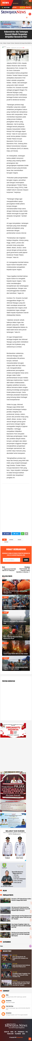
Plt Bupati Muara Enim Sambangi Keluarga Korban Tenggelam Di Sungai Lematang (15, 668)
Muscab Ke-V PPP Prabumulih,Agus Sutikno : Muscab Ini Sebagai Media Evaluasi (21, 899)
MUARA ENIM (10, 1034)
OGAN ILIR (6, 1032)
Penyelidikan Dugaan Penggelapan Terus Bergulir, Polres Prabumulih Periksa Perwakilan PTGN (21, 975)
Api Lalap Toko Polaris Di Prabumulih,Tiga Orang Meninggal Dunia (15, 592)
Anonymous (8, 1000)
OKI (15, 1032)
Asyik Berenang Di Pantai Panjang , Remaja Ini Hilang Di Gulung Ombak (14, 607)
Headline (5, 582)
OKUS (23, 1034)
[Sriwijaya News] (16, 1028)
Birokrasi (11, 540)
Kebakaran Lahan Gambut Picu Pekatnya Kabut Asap (14, 622)
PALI (27, 1032)
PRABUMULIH (21, 1032)
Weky (7, 995)
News (1, 946)
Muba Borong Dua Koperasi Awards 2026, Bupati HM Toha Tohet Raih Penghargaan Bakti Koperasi (20, 934)
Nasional (19, 540)
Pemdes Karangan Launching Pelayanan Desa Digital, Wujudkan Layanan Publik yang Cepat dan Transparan (21, 917)
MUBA (11, 1032)
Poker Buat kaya (9, 1006)
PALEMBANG (18, 1034)
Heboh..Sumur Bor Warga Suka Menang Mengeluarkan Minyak (12, 637)
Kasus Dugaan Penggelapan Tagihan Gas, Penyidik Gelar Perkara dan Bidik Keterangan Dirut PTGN (21, 925)
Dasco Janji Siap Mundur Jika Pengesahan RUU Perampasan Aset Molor (20, 958)
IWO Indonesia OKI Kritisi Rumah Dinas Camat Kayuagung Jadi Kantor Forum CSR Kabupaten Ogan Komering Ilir (20, 909)
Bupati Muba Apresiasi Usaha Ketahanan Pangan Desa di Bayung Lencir (21, 966)
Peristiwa (6, 542)
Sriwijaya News (19, 1037)
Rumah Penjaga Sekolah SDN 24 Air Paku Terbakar (15, 654)
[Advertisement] (16, 495)
